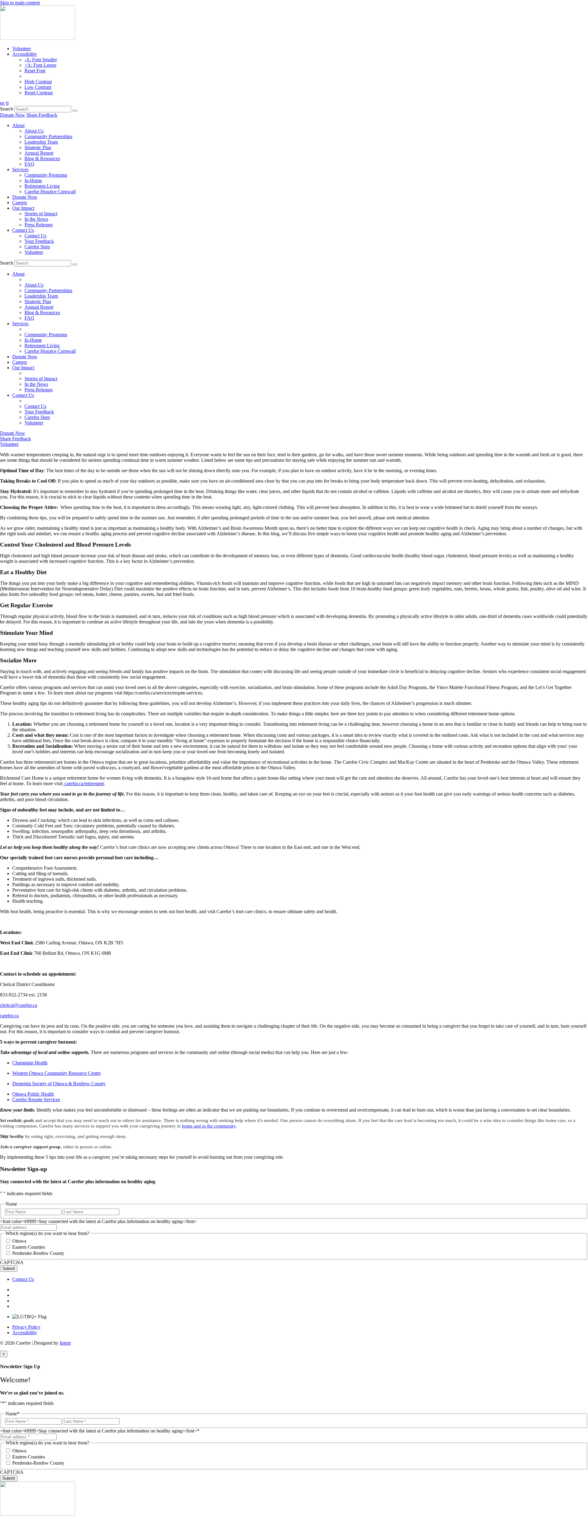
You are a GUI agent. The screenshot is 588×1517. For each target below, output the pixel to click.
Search (6, 108)
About (18, 125)
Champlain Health (29, 1062)
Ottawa (19, 1241)
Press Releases (38, 224)
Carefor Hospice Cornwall (50, 191)
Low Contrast (37, 87)
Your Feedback (39, 241)
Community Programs (45, 175)
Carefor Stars (37, 246)
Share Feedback (41, 115)
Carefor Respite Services (36, 1099)
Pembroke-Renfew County (38, 1253)
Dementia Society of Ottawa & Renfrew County (59, 1083)
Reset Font (34, 70)
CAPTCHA (12, 1262)
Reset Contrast (38, 92)
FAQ (29, 164)
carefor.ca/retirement (83, 783)
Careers (19, 202)
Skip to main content (20, 2)
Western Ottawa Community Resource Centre (56, 1073)
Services (20, 169)
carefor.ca (9, 1015)
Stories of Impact (40, 213)
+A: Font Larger (40, 65)
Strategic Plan (37, 147)
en (2, 103)
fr (7, 103)
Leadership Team (41, 142)
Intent (65, 1343)
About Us (33, 131)
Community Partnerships (48, 136)
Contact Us (23, 230)
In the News (36, 219)
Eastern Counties (28, 1247)
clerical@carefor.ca (18, 1005)
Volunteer (21, 48)
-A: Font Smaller (40, 59)
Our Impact (23, 208)
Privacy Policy (26, 1327)
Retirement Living (42, 186)
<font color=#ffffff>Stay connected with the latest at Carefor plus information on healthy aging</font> (98, 1221)
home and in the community (209, 1126)
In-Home (33, 180)
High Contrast (38, 81)
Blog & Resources (42, 158)
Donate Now (12, 115)
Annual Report (38, 153)
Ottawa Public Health (33, 1094)
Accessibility (24, 54)
